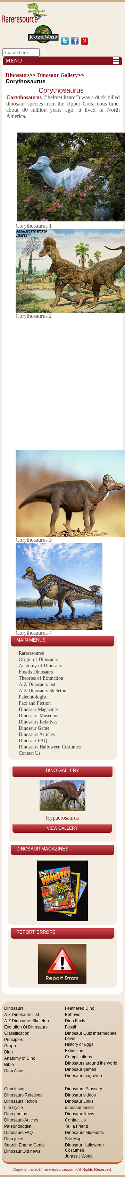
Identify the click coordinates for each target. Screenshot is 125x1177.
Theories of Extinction (41, 678)
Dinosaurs (14, 1008)
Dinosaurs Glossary (83, 1088)
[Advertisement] (62, 381)
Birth (8, 1052)
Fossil (70, 1027)
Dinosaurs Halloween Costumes (50, 747)
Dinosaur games (80, 1069)
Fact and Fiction (35, 703)
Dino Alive (13, 1070)
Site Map (73, 1138)
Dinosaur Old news (22, 1151)
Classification (17, 1033)
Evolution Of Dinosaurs (26, 1027)
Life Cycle (13, 1107)
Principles (13, 1039)
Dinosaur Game (34, 728)
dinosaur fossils (79, 1107)
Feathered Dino (79, 1008)
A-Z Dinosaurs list (37, 684)
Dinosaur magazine (83, 1075)
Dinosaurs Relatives (38, 722)
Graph (10, 1045)
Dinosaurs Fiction (20, 1101)
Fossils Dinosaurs (36, 672)
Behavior (73, 1014)
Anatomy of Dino (19, 1058)
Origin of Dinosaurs (38, 659)
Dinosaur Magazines (38, 709)
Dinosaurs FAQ (18, 1132)
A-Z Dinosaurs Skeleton (42, 690)
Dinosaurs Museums (38, 715)
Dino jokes (14, 1138)
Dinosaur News (79, 1113)
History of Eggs (79, 1044)
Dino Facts (75, 1020)
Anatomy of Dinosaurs (41, 665)
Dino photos (15, 1113)
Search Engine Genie (24, 1145)
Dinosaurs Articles (37, 734)
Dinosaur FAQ (33, 740)
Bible (9, 1064)
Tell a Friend (76, 1126)
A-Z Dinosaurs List (21, 1014)
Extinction (74, 1050)
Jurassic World (79, 1156)
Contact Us (29, 753)
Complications (78, 1057)
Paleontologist (33, 697)
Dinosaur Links (79, 1101)
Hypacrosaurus (62, 818)
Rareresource (31, 653)
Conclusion (15, 1088)
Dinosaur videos (80, 1095)
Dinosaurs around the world (91, 1063)
